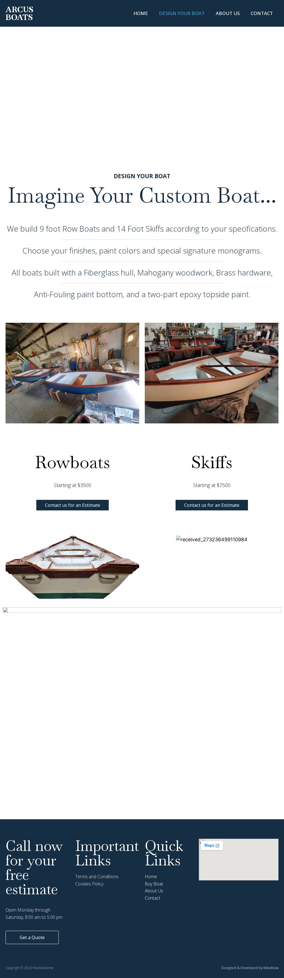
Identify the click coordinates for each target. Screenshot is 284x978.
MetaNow (270, 967)
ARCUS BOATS (19, 13)
